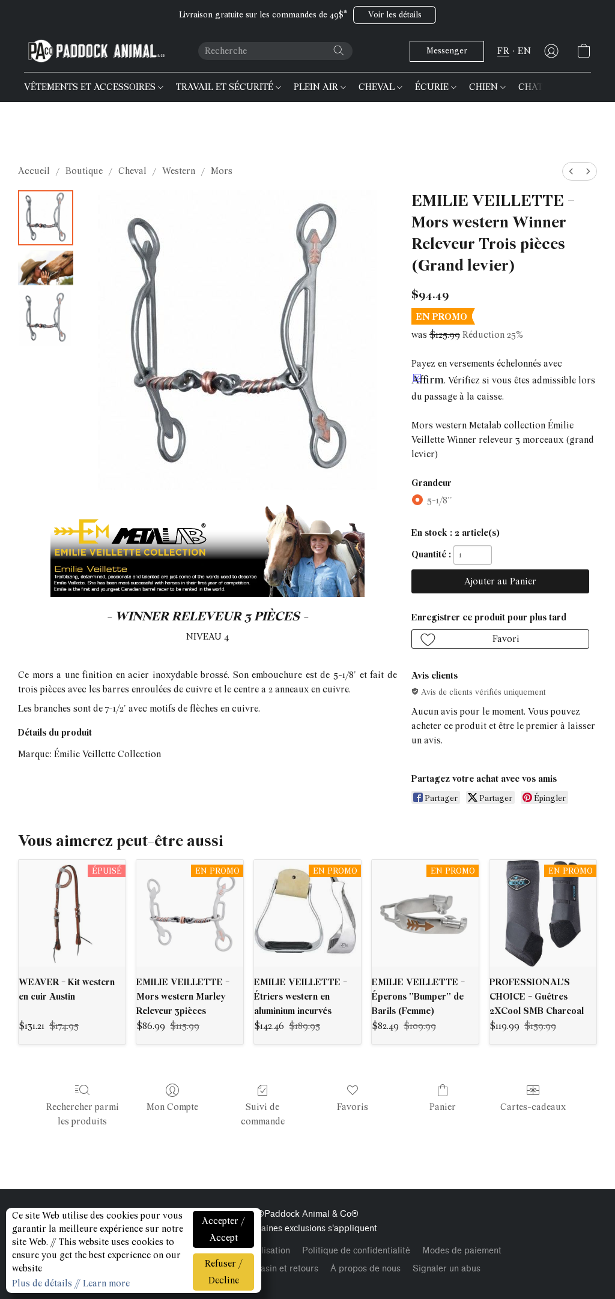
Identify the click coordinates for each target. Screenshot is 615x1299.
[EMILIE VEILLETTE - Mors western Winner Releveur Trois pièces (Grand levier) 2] (45, 318)
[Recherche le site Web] (339, 50)
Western (178, 171)
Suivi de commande (263, 1114)
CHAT (531, 87)
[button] (394, 15)
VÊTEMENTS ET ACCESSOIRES (91, 87)
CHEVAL (378, 87)
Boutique (84, 171)
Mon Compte (172, 1107)
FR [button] (503, 51)
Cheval (132, 171)
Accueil (34, 171)
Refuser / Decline (224, 1272)
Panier (442, 1107)
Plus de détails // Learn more (71, 1283)
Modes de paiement (461, 1251)
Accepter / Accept (223, 1229)
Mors (221, 171)
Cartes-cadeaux (533, 1107)
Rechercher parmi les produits (82, 1114)
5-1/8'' (439, 500)
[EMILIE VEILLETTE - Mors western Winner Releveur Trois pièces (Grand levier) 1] (45, 268)
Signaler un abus (446, 1269)
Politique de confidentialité (356, 1251)
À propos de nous (365, 1269)
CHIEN (484, 87)
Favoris (352, 1107)
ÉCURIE (433, 87)
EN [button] (524, 51)
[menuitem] (571, 171)
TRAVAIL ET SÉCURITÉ (226, 87)
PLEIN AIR (317, 87)
